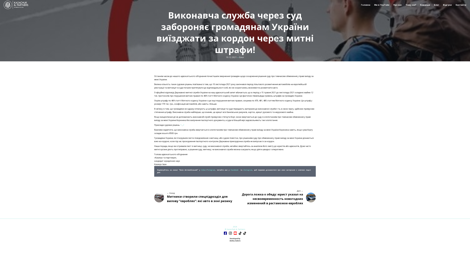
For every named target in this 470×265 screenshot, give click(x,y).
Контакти (461, 5)
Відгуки (447, 5)
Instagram (247, 170)
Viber (203, 170)
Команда (425, 5)
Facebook (234, 170)
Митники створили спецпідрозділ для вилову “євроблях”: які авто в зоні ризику (199, 198)
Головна (365, 5)
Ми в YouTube (382, 5)
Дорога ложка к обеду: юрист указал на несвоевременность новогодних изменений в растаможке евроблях (272, 198)
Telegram (211, 170)
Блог (436, 5)
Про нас (397, 5)
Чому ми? (411, 5)
